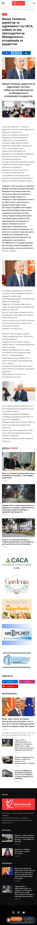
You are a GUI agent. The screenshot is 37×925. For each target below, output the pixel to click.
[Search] (34, 3)
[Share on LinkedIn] (26, 53)
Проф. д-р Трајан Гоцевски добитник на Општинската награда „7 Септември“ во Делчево (18, 475)
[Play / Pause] (9, 920)
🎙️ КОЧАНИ (29, 918)
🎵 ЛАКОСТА (16, 918)
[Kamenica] (18, 3)
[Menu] (3, 3)
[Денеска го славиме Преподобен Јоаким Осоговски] (7, 852)
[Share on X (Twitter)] (16, 53)
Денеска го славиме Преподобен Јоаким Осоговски (22, 851)
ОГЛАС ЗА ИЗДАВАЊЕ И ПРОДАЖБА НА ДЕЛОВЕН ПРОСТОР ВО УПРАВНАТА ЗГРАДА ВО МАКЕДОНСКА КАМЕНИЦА (24, 774)
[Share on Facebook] (6, 53)
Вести (4, 14)
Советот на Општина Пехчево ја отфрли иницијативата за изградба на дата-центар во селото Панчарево (18, 542)
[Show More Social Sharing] (33, 53)
